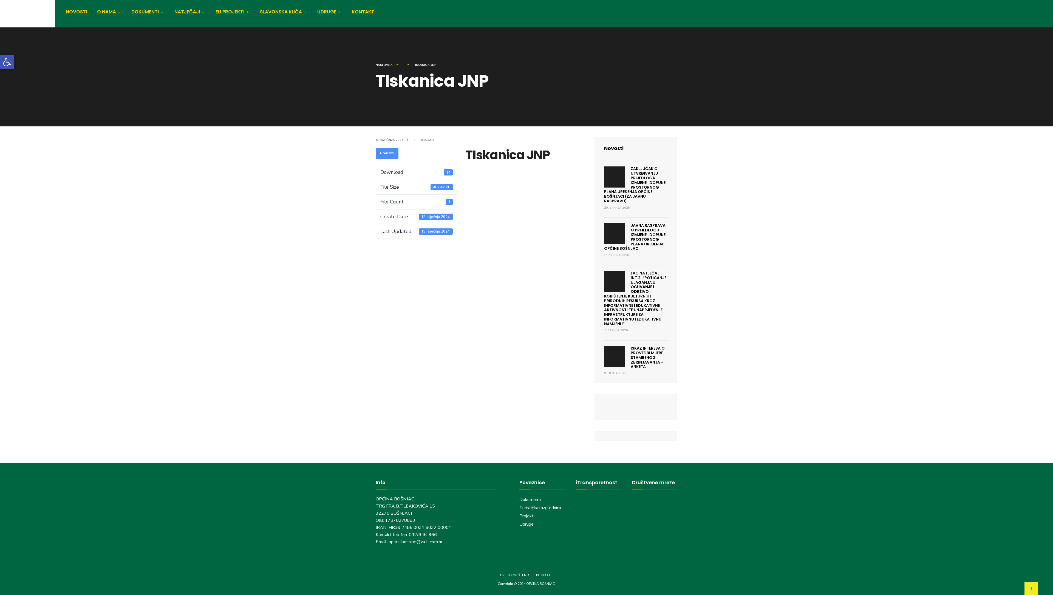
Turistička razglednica (540, 508)
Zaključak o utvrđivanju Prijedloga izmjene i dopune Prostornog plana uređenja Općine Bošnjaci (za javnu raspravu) (635, 185)
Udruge (527, 524)
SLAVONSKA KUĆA (281, 11)
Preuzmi (387, 153)
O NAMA (106, 11)
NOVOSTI (76, 11)
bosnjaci (427, 140)
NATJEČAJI (187, 11)
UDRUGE (326, 11)
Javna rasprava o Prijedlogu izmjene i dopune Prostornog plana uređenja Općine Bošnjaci (635, 237)
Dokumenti (530, 500)
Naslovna (384, 65)
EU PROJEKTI (230, 11)
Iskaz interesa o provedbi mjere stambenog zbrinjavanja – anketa (648, 357)
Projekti (526, 516)
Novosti (614, 148)
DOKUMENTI (145, 11)
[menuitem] (108, 11)
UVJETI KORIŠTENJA (515, 575)
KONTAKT (363, 11)
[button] (7, 62)
